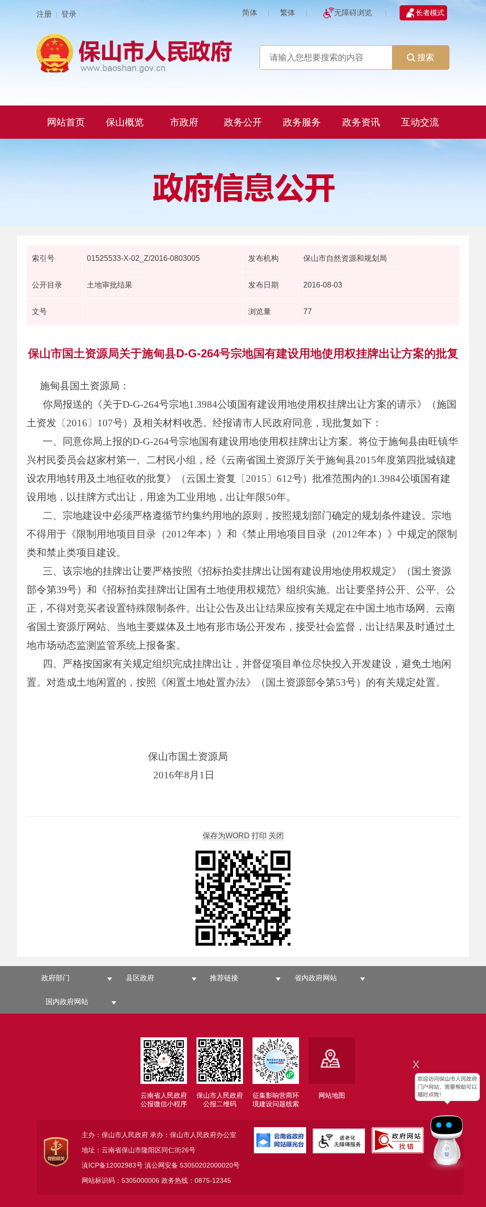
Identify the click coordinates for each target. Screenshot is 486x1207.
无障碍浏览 (353, 13)
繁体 (287, 13)
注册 (44, 14)
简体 (249, 13)
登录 (68, 14)
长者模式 (430, 13)
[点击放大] (243, 899)
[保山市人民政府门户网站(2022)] (136, 52)
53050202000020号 (210, 1165)
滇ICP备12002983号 (112, 1165)
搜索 (425, 57)
